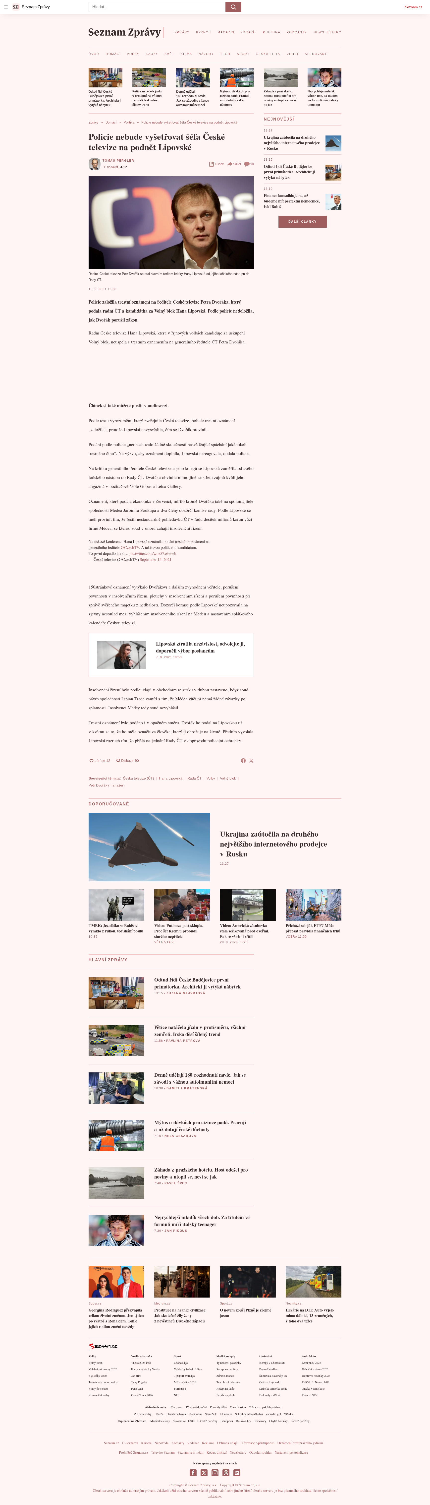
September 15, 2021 (155, 559)
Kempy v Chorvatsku (272, 1363)
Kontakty (177, 1442)
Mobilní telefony (160, 1421)
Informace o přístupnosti (257, 1442)
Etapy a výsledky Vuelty (145, 1369)
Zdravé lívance (225, 1375)
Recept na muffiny (227, 1369)
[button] (105, 77)
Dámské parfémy (207, 1421)
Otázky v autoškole (313, 1388)
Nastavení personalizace (291, 1452)
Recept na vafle (225, 1388)
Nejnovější (279, 119)
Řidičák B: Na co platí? (315, 1382)
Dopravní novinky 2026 (316, 1375)
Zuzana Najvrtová (186, 993)
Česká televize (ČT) (138, 778)
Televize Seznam (163, 1452)
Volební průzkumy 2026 (103, 1369)
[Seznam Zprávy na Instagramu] (215, 1472)
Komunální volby (99, 1395)
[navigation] (6, 7)
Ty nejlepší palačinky (228, 1363)
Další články (302, 221)
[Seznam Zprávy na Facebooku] (193, 1472)
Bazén (159, 1414)
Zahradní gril (273, 1414)
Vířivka (288, 1414)
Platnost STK (310, 1395)
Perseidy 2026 (218, 1407)
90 (252, 164)
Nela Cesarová (180, 1136)
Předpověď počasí (196, 1407)
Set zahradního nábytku (249, 1414)
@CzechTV (129, 547)
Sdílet (237, 164)
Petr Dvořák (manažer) (107, 785)
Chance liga (181, 1363)
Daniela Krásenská (187, 1088)
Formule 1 (180, 1388)
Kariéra (146, 1442)
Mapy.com (177, 1407)
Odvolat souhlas (260, 1452)
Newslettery (238, 1452)
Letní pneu (226, 1421)
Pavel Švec (175, 1183)
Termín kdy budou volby (103, 1382)
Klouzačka (226, 1414)
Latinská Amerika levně (273, 1388)
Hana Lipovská (170, 778)
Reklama (208, 1442)
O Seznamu (130, 1442)
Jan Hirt (136, 1375)
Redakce (193, 1442)
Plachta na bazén (176, 1414)
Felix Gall (137, 1388)
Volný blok (228, 778)
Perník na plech (225, 1395)
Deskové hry (243, 1421)
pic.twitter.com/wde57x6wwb (152, 553)
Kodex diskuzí (217, 1452)
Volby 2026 (96, 1363)
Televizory (260, 1421)
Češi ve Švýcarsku (270, 1382)
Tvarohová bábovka (228, 1382)
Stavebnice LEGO (183, 1421)
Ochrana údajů (227, 1442)
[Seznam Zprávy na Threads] (225, 1472)
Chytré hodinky (278, 1421)
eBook (219, 164)
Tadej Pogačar (139, 1382)
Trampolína (195, 1414)
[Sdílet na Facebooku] (243, 760)
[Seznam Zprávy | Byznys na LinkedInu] (236, 1472)
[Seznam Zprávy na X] (204, 1472)
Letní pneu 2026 (311, 1363)
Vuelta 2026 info (141, 1363)
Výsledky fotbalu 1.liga (188, 1369)
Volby (211, 778)
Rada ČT (194, 778)
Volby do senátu (98, 1388)
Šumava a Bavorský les (273, 1375)
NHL (177, 1395)
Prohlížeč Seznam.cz (133, 1452)
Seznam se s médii (191, 1452)
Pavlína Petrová (183, 1041)
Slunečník (211, 1414)
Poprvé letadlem (268, 1369)
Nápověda (161, 1442)
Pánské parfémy (300, 1421)
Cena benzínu (238, 1407)
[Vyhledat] (233, 7)
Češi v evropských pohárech (265, 1407)
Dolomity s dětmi (269, 1395)
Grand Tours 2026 (142, 1395)
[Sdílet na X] (251, 760)
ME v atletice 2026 (185, 1382)
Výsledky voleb (98, 1375)
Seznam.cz (413, 7)
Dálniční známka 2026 (315, 1369)
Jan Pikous (175, 1231)
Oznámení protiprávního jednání (300, 1442)
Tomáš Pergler (118, 160)
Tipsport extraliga (184, 1375)
